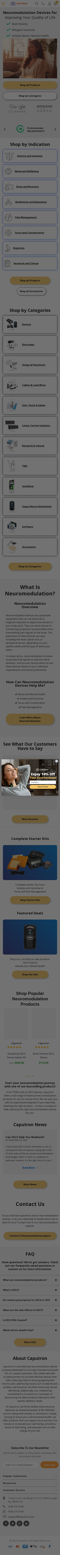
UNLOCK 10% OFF (43, 787)
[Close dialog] (56, 761)
